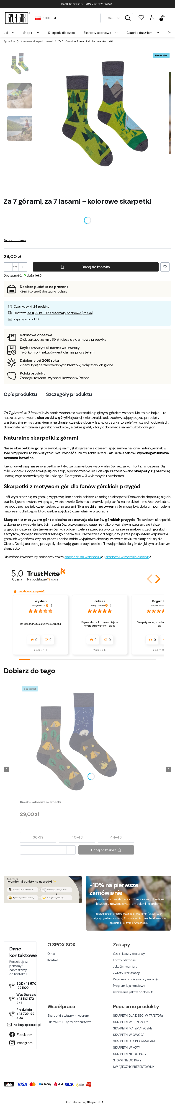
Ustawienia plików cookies (131, 992)
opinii (52, 579)
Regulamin (140, 913)
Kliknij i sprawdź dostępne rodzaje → (45, 291)
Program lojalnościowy (129, 986)
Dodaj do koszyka (96, 266)
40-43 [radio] (77, 837)
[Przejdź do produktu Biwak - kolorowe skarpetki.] (77, 741)
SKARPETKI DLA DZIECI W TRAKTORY (138, 1015)
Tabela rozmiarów (15, 240)
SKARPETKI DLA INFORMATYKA (134, 1041)
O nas (51, 954)
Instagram (24, 1042)
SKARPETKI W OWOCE (128, 1035)
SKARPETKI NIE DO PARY (129, 1054)
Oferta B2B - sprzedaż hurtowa (69, 1022)
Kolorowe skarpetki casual (37, 41)
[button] (128, 18)
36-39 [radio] (38, 837)
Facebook (24, 1034)
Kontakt (53, 960)
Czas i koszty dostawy (129, 954)
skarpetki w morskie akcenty (128, 556)
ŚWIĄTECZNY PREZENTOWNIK (133, 1067)
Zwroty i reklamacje (127, 973)
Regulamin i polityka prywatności (136, 979)
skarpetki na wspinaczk (82, 556)
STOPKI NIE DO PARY (127, 1060)
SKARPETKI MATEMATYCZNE (132, 1028)
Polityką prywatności (134, 923)
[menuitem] (31, 32)
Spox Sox (9, 41)
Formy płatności (124, 960)
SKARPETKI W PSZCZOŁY (130, 1022)
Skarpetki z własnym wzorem (68, 1015)
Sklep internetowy (82, 1102)
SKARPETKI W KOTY (126, 1047)
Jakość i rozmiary (125, 966)
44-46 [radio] (115, 837)
